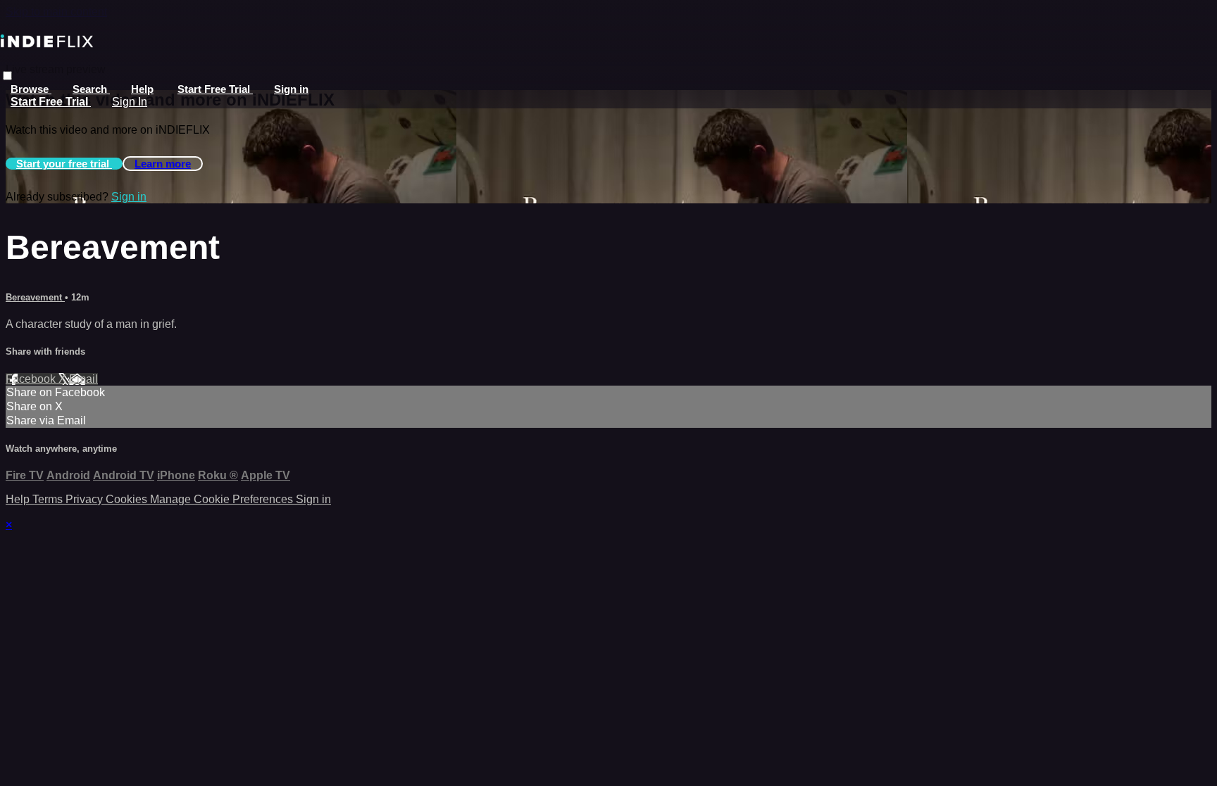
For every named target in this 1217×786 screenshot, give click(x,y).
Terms (48, 499)
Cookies (128, 499)
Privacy (85, 499)
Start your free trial (64, 164)
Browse (31, 89)
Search (91, 89)
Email (83, 379)
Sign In (129, 102)
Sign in (291, 89)
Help (142, 89)
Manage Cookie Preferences (223, 499)
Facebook (32, 379)
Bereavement (35, 297)
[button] (7, 75)
